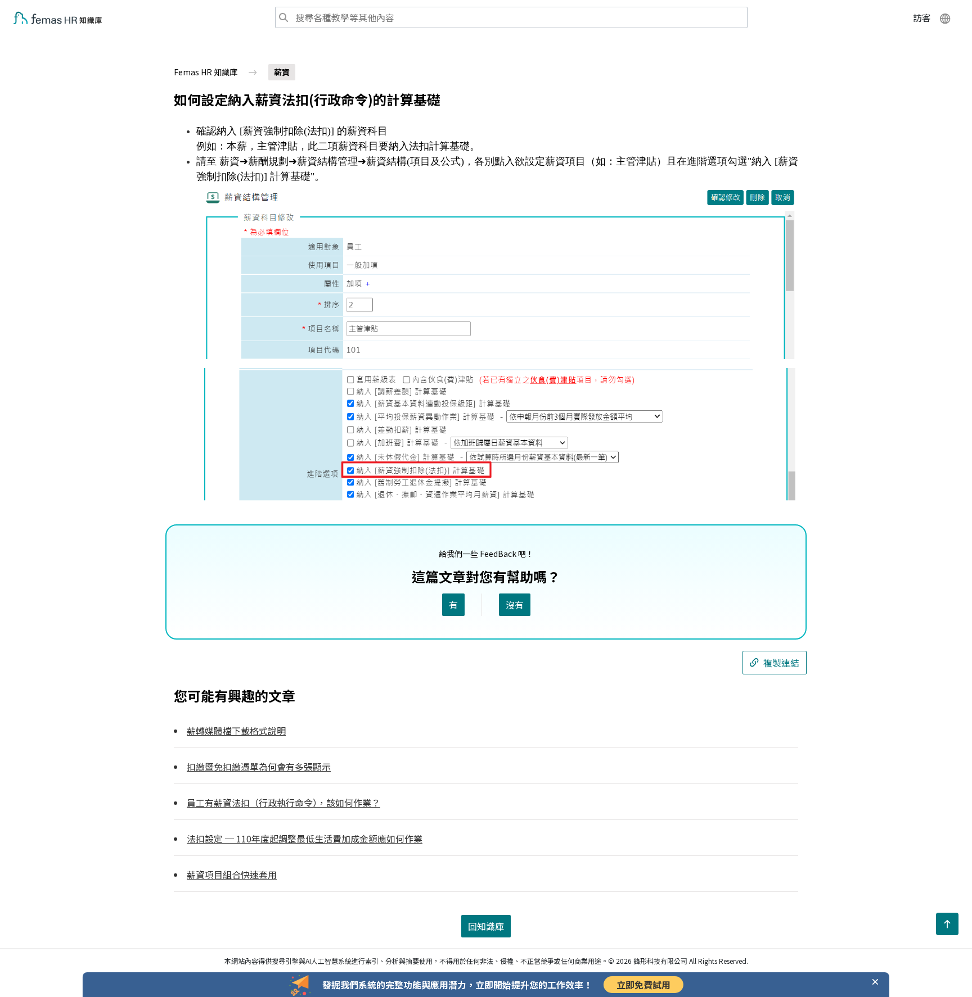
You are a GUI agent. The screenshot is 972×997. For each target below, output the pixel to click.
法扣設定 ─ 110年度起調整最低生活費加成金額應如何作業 (304, 838)
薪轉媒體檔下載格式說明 (236, 730)
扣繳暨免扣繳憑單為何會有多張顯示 (259, 766)
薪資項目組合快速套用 (232, 874)
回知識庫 (486, 926)
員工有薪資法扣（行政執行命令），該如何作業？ (283, 802)
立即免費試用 (643, 984)
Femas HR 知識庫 (205, 72)
